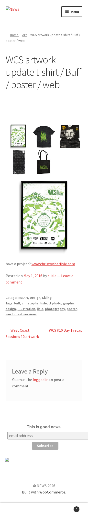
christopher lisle (34, 303)
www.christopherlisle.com (53, 263)
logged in (40, 379)
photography (55, 309)
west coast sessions (21, 314)
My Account (14, 511)
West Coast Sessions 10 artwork (22, 333)
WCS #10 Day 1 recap (65, 333)
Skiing (47, 297)
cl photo (54, 303)
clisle (52, 275)
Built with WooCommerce (43, 492)
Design (35, 297)
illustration (26, 309)
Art (24, 35)
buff (17, 303)
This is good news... (45, 427)
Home (14, 35)
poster (72, 309)
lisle (40, 309)
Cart (68, 507)
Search (44, 511)
